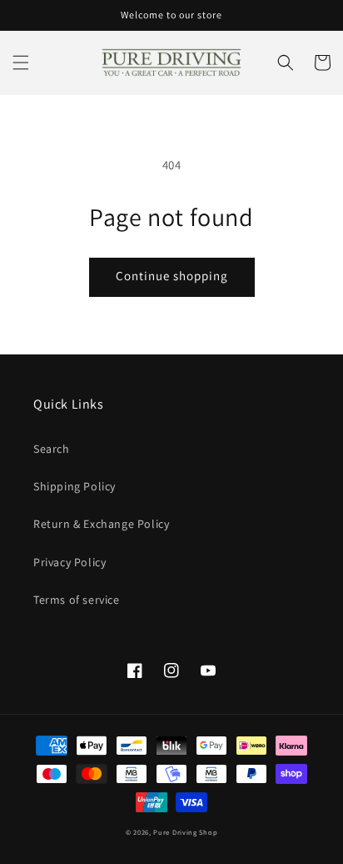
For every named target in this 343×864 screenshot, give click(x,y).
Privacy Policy (69, 562)
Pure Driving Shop (185, 831)
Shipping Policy (74, 486)
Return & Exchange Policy (101, 523)
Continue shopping (172, 276)
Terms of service (76, 599)
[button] (20, 62)
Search (51, 448)
